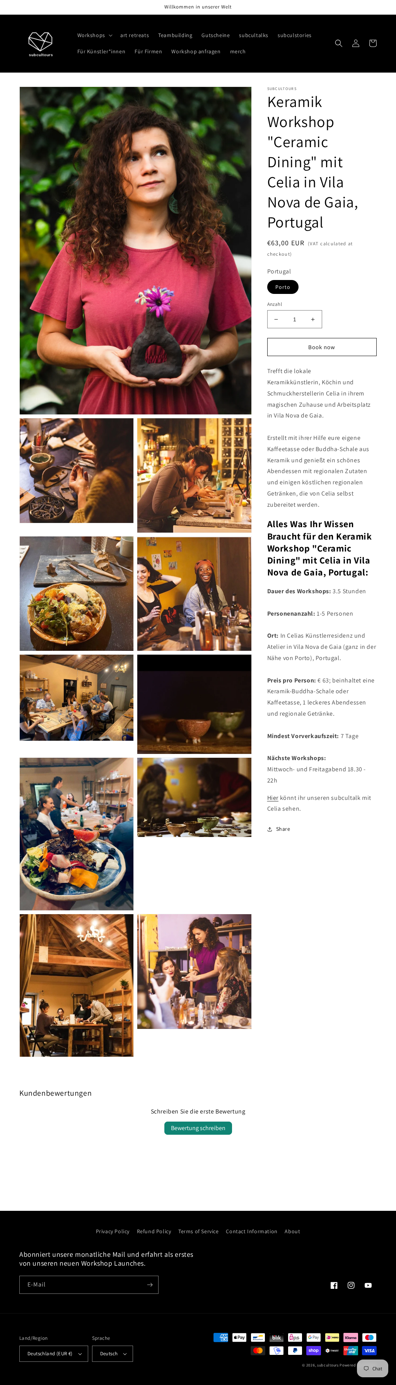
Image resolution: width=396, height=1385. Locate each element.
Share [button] (283, 828)
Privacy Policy (113, 1231)
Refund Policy (154, 1231)
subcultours (328, 1365)
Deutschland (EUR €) (50, 1353)
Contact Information (251, 1231)
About (292, 1231)
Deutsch (109, 1353)
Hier (272, 798)
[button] (94, 35)
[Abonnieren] (149, 1285)
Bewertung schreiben (198, 1128)
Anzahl (274, 304)
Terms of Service (198, 1231)
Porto (282, 286)
